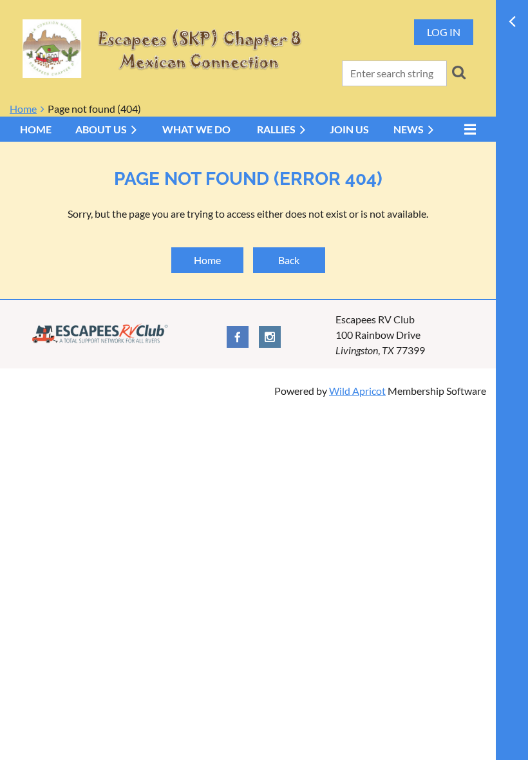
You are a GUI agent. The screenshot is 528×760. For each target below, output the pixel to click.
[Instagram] (270, 337)
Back (288, 260)
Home (23, 108)
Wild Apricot (357, 391)
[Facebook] (238, 337)
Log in (443, 32)
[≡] (467, 129)
